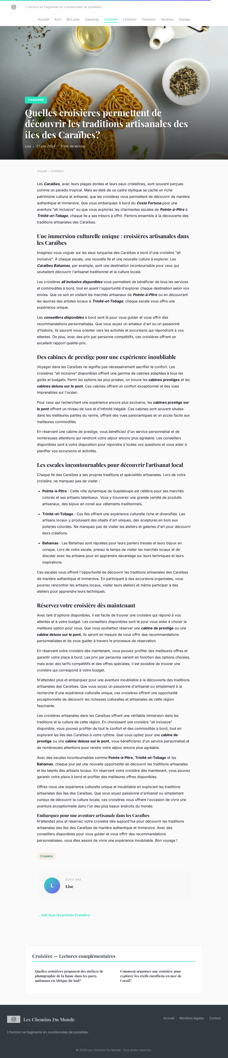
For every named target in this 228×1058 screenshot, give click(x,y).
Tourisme (148, 19)
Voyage (184, 19)
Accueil (43, 19)
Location (129, 19)
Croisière (111, 19)
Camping (92, 19)
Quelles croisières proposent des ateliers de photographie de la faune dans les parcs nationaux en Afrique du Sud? (69, 976)
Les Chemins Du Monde (49, 1019)
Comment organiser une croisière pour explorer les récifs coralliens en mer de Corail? (150, 976)
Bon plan (73, 19)
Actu (57, 19)
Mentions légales (191, 1018)
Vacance (167, 19)
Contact (215, 1018)
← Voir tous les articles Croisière (63, 915)
